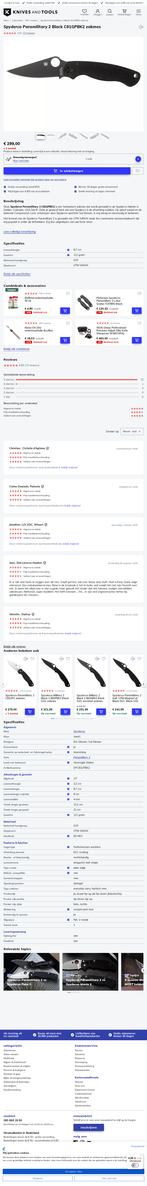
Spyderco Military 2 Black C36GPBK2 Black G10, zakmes (55, 698)
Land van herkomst (15, 762)
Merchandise (82, 1097)
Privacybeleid (137, 1146)
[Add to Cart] (65, 310)
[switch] (135, 1165)
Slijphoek (9, 778)
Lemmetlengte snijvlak (16, 794)
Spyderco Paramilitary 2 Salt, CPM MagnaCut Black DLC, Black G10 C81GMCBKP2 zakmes (126, 698)
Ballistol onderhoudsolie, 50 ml (39, 299)
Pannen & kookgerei (14, 1070)
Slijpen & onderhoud (15, 1062)
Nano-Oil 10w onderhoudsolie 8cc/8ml (39, 329)
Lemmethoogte (12, 783)
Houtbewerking (12, 1089)
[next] (137, 684)
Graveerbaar (11, 747)
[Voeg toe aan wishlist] (137, 170)
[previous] (9, 684)
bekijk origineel (69, 467)
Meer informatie (21, 160)
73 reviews (28, 33)
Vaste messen (11, 1054)
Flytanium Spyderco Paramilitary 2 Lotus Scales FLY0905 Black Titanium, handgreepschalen (109, 300)
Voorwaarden (82, 1070)
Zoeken (109, 14)
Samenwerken (83, 1105)
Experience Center (85, 1089)
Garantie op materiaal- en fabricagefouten (28, 752)
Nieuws (79, 1081)
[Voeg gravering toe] (138, 159)
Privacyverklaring (84, 1066)
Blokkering (9, 909)
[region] (73, 89)
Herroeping (81, 1062)
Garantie (80, 1054)
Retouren (80, 1058)
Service (79, 1050)
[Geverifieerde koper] (47, 448)
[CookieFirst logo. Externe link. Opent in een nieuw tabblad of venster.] (4, 1149)
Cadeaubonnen (83, 1093)
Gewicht (8, 255)
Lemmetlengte (12, 249)
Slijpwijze (9, 919)
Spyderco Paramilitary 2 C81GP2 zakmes (19, 697)
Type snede (10, 867)
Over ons (80, 1085)
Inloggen (97, 14)
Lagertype (9, 847)
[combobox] (131, 431)
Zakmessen (17, 20)
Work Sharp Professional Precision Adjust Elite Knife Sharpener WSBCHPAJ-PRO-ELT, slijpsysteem (112, 330)
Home (6, 20)
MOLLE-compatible (14, 873)
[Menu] (141, 1156)
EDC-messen (31, 20)
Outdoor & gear (12, 1074)
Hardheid (9, 836)
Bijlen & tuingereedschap (17, 1077)
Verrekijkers (10, 1085)
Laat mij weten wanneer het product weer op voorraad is (35, 179)
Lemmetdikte (11, 799)
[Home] (30, 10)
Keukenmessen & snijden (17, 1066)
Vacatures (80, 1101)
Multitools (9, 1058)
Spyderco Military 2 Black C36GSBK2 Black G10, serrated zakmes (90, 698)
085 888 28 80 (13, 1120)
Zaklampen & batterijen (16, 1081)
